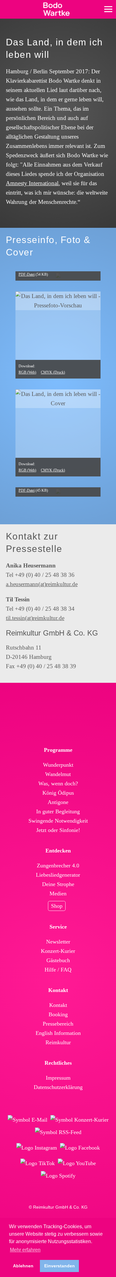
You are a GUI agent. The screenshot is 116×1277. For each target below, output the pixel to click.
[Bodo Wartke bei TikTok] (37, 1163)
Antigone (58, 802)
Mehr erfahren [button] (25, 1249)
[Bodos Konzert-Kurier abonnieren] (79, 1120)
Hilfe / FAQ (58, 970)
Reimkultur (58, 1042)
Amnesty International (32, 183)
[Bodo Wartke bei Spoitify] (58, 1175)
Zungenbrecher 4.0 (58, 865)
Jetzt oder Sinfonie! (58, 830)
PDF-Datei (27, 274)
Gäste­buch (58, 960)
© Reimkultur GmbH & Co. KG (58, 1207)
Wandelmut (58, 774)
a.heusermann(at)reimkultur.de (42, 584)
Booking (58, 1014)
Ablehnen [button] (23, 1265)
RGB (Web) (27, 372)
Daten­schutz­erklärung (58, 1087)
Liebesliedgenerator (58, 875)
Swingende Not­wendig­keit (58, 821)
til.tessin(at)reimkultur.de (35, 618)
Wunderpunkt (58, 765)
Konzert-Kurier (58, 951)
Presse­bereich (58, 1024)
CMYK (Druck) (53, 372)
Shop (56, 906)
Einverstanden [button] (59, 1265)
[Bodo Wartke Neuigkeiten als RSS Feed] (58, 1132)
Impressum (58, 1078)
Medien (58, 893)
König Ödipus (58, 793)
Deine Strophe (58, 884)
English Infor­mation (58, 1033)
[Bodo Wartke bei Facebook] (79, 1147)
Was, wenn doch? (58, 783)
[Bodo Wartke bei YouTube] (76, 1163)
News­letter (58, 942)
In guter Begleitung (58, 811)
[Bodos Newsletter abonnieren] (27, 1120)
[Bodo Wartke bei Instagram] (36, 1147)
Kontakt (58, 1005)
